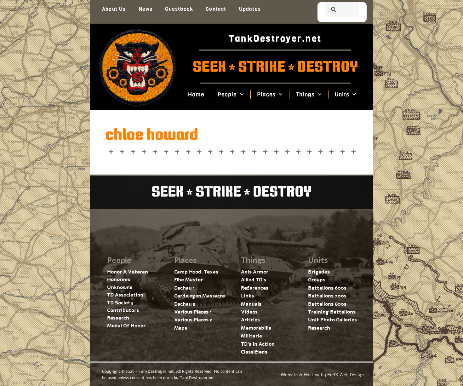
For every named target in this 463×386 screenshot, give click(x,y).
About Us (114, 9)
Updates (250, 9)
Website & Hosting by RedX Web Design (322, 375)
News (146, 9)
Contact (216, 9)
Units (341, 94)
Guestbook (179, 9)
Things (305, 94)
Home (196, 94)
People (227, 94)
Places (266, 94)
